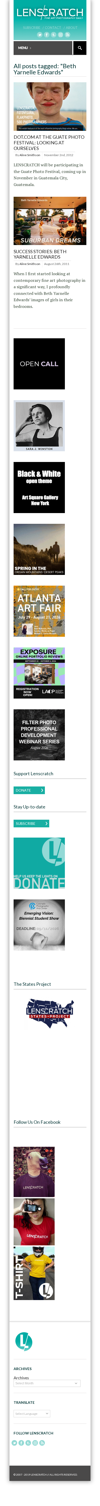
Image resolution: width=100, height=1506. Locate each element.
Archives (21, 1377)
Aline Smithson (29, 155)
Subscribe (25, 823)
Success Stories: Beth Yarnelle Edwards (40, 254)
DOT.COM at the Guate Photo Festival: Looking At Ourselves (49, 142)
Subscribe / (33, 28)
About (72, 28)
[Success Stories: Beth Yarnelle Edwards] (50, 245)
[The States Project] (50, 1013)
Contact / (55, 28)
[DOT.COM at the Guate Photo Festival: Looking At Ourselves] (50, 131)
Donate (23, 790)
